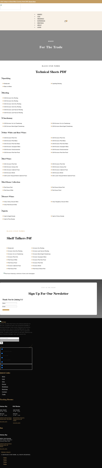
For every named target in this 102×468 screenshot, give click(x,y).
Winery (39, 14)
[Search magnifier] (1, 343)
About (39, 25)
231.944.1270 (3, 421)
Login (39, 27)
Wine (3, 376)
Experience (41, 20)
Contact (4, 392)
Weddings (40, 18)
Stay (38, 16)
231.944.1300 (16, 423)
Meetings (40, 23)
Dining (4, 384)
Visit (3, 379)
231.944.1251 (3, 448)
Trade (4, 394)
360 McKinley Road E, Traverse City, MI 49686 (19, 419)
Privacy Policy (6, 452)
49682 (1, 446)
